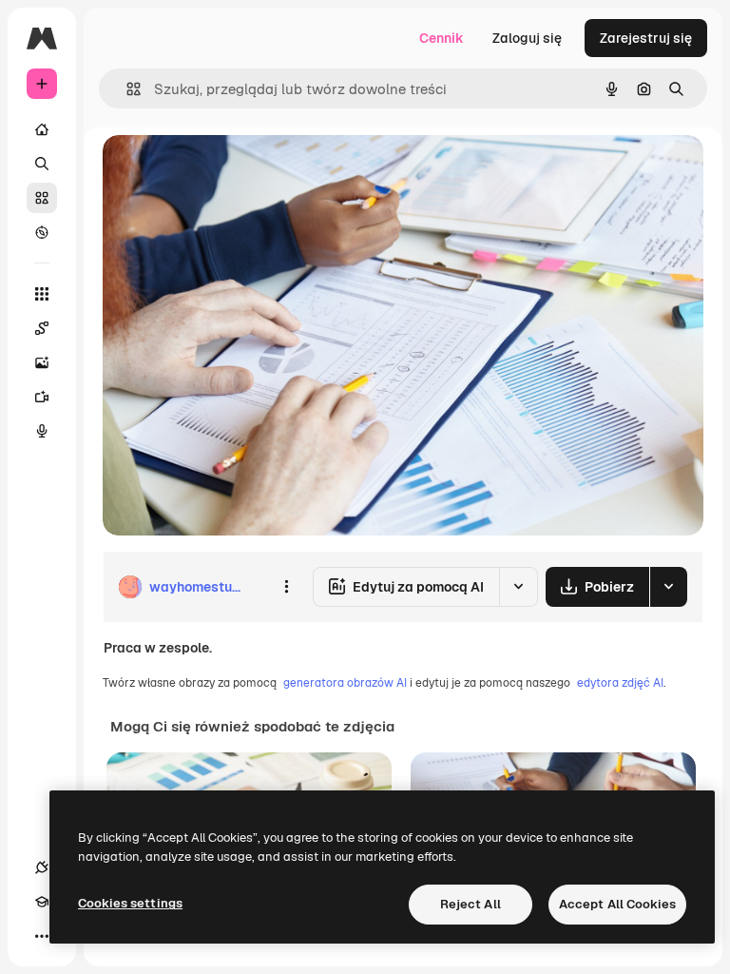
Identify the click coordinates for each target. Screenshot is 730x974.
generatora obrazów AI (345, 683)
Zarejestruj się (646, 38)
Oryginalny (234, 171)
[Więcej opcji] (286, 587)
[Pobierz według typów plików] (668, 587)
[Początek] (42, 129)
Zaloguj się (527, 38)
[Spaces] (42, 328)
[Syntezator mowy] (42, 431)
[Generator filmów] (42, 396)
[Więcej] (42, 936)
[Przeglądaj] (42, 232)
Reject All (470, 904)
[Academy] (42, 901)
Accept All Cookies (617, 904)
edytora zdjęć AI (620, 683)
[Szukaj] (42, 163)
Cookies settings (130, 903)
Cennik (441, 38)
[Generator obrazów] (42, 362)
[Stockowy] (42, 198)
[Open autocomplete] (126, 89)
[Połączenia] (42, 867)
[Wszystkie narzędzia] (42, 294)
